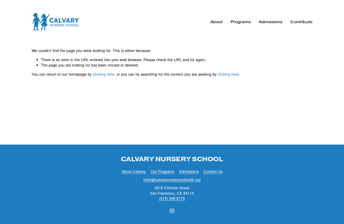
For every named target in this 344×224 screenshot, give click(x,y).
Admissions (189, 171)
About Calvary (134, 171)
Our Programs (162, 171)
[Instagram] (172, 211)
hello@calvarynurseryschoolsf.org (172, 179)
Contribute (301, 21)
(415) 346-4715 (172, 198)
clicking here (103, 74)
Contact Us (213, 171)
